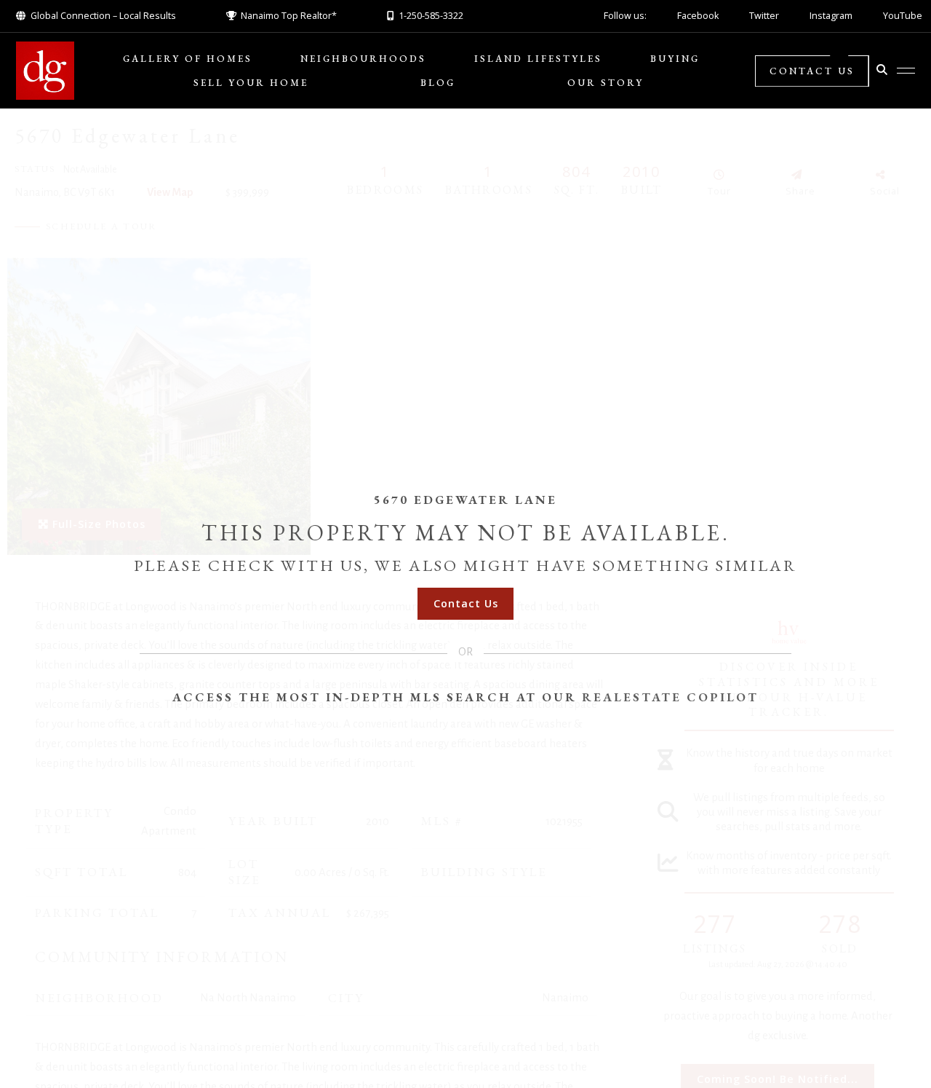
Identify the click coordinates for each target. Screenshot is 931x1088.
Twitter (764, 15)
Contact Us (812, 71)
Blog (437, 82)
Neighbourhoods (363, 58)
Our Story (605, 82)
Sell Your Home (250, 82)
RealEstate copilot (670, 697)
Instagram (831, 15)
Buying (675, 58)
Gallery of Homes (187, 58)
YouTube (902, 15)
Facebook (698, 15)
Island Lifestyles (538, 58)
